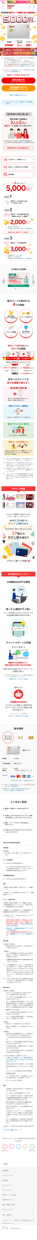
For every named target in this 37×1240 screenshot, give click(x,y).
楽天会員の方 (18, 80)
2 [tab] (16, 288)
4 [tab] (20, 288)
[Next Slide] (33, 282)
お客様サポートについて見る (17, 679)
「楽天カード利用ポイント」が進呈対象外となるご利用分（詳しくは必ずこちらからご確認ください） (19, 1059)
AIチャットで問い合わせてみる (18, 716)
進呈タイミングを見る (13, 256)
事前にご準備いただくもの (18, 95)
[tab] (8, 737)
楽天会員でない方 (18, 88)
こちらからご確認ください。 (11, 1130)
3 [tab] (18, 288)
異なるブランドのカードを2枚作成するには (22, 780)
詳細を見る (29, 228)
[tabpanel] (18, 280)
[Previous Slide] (3, 282)
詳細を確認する (16, 71)
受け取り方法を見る (13, 226)
